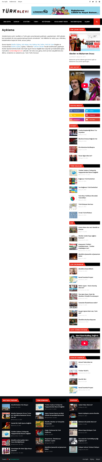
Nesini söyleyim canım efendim (88, 413)
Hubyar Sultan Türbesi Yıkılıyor (88, 447)
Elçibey (92, 459)
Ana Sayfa (4, 1)
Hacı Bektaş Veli (34, 44)
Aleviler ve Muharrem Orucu (81, 53)
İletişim (98, 459)
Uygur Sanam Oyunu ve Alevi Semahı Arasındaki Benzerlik (54, 414)
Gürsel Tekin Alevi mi (85, 362)
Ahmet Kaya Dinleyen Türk (87, 430)
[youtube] (92, 119)
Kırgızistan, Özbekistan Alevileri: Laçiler (53, 440)
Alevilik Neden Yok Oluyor (19, 405)
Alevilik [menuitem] (16, 22)
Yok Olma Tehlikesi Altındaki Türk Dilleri (88, 197)
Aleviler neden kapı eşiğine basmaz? (87, 237)
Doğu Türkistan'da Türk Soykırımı (53, 431)
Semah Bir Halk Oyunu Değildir (21, 423)
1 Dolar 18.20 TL (83, 371)
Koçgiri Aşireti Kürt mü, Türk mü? (87, 312)
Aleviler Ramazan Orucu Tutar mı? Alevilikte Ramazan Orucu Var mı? (21, 415)
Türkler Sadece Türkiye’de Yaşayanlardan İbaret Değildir (88, 171)
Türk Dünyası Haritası (85, 204)
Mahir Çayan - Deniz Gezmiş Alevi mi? (87, 287)
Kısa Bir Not (82, 379)
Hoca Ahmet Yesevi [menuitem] (61, 22)
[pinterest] (99, 1)
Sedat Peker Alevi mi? (85, 405)
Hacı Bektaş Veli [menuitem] (76, 22)
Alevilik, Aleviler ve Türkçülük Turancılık (54, 423)
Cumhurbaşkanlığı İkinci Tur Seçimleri (87, 131)
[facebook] (90, 1)
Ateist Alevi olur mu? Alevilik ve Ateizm (88, 228)
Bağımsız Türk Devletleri (86, 179)
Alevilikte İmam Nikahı (85, 269)
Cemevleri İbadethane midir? (88, 303)
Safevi (42, 44)
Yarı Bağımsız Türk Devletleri (88, 187)
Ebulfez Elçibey (16, 44)
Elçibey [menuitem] (87, 22)
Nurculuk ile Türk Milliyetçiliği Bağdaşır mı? (88, 440)
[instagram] (96, 1)
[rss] (76, 115)
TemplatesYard (14, 459)
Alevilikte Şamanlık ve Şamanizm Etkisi (89, 255)
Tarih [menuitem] (36, 22)
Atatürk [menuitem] (26, 22)
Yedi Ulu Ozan (49, 44)
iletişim (20, 1)
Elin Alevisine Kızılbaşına (86, 147)
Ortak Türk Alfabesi (85, 213)
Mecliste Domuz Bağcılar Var (87, 139)
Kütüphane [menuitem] (46, 22)
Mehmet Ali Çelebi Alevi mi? (87, 422)
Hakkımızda (12, 1)
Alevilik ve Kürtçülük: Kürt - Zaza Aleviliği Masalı (20, 441)
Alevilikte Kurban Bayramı (87, 320)
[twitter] (93, 1)
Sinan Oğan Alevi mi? (85, 156)
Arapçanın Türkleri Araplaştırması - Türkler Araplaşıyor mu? (86, 246)
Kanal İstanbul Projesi (85, 277)
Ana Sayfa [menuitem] (7, 22)
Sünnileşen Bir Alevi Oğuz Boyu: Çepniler (21, 449)
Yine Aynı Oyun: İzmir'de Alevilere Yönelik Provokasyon (88, 295)
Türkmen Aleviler (38, 47)
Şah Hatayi (25, 44)
